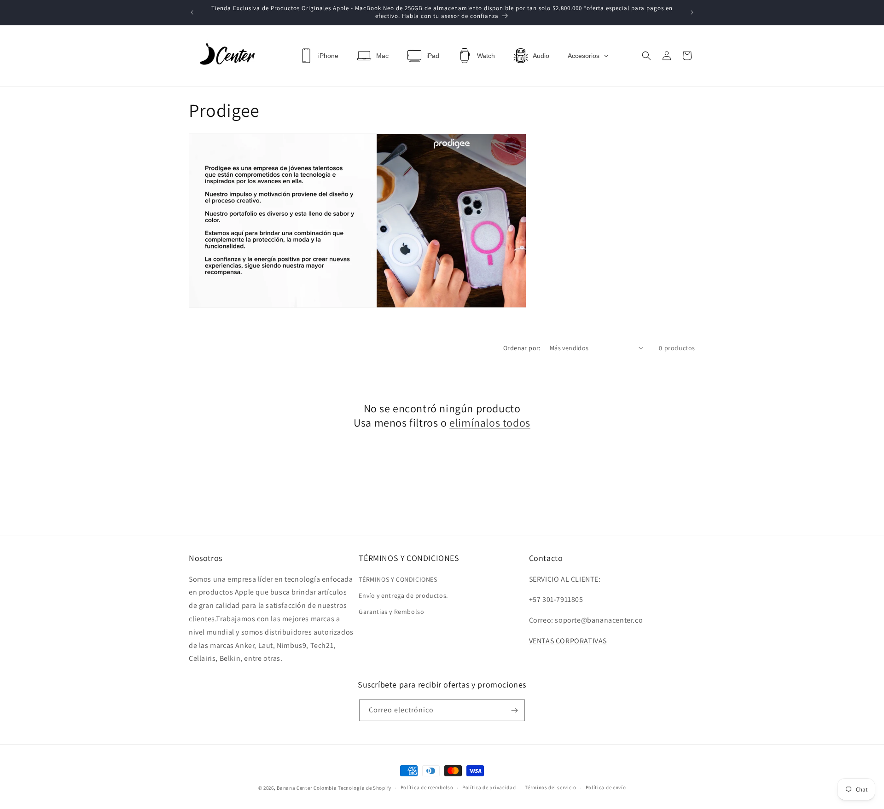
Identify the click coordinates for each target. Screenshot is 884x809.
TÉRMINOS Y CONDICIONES (398, 579)
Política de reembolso (427, 787)
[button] (646, 56)
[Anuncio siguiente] (692, 12)
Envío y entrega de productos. (403, 595)
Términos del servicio (550, 787)
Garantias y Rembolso (391, 611)
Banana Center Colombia (307, 788)
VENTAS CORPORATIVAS (568, 641)
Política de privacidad (489, 787)
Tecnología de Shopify (364, 788)
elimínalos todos (489, 423)
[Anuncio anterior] (192, 12)
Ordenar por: (522, 348)
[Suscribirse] (514, 710)
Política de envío (606, 787)
